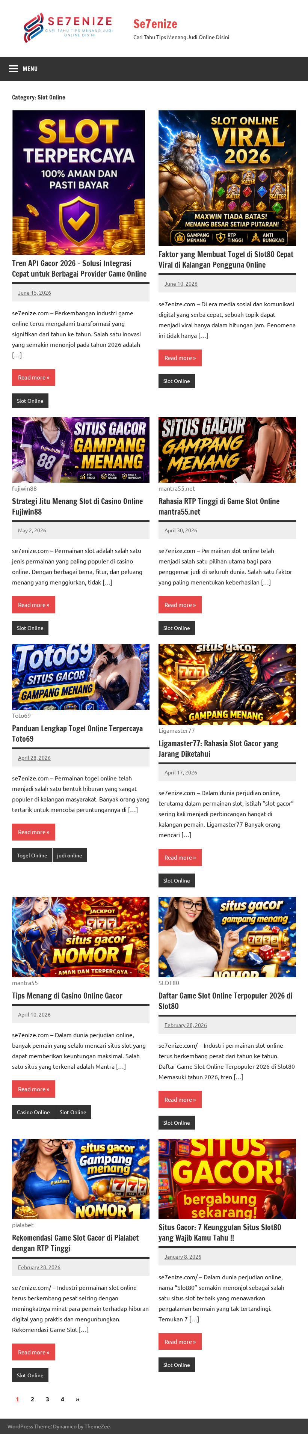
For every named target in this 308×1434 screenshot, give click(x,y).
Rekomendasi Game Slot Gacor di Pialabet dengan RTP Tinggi (75, 1243)
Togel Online (32, 855)
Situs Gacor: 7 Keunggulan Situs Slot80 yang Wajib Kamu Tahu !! (220, 1232)
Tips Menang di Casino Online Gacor (67, 995)
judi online (69, 855)
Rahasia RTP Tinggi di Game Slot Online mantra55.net (219, 506)
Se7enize (155, 23)
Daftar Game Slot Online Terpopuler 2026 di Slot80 (225, 1001)
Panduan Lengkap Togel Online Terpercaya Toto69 (77, 733)
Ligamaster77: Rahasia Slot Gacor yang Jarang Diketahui (218, 748)
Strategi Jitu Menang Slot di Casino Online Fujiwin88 (77, 506)
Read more (31, 377)
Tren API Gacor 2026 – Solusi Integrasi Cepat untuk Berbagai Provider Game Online (79, 268)
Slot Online (30, 400)
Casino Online (33, 1112)
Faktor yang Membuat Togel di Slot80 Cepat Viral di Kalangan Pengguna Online (226, 259)
